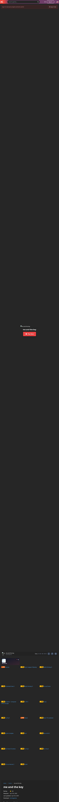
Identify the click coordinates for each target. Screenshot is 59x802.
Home (4, 783)
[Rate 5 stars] (46, 653)
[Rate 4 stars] (44, 653)
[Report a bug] (48, 653)
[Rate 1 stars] (39, 653)
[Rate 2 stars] (40, 653)
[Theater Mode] (55, 653)
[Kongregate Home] (2, 2)
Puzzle (10, 783)
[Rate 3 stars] (42, 653)
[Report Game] (52, 653)
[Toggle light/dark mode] (45, 2)
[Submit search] (38, 2)
